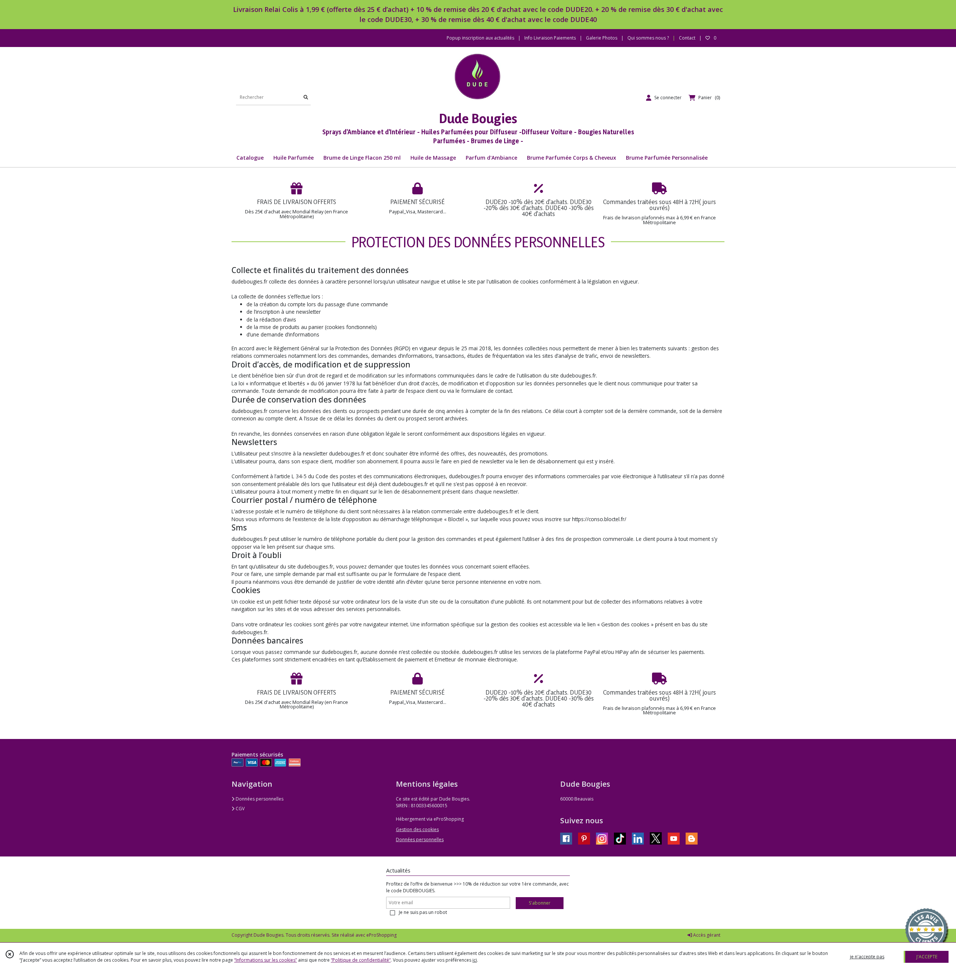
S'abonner (539, 903)
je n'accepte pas (867, 956)
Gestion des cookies (417, 829)
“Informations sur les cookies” (265, 960)
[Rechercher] (306, 97)
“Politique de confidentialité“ (361, 960)
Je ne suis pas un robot (423, 912)
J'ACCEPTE (926, 956)
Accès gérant (706, 935)
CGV (240, 808)
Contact (687, 38)
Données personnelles (259, 799)
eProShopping (381, 935)
